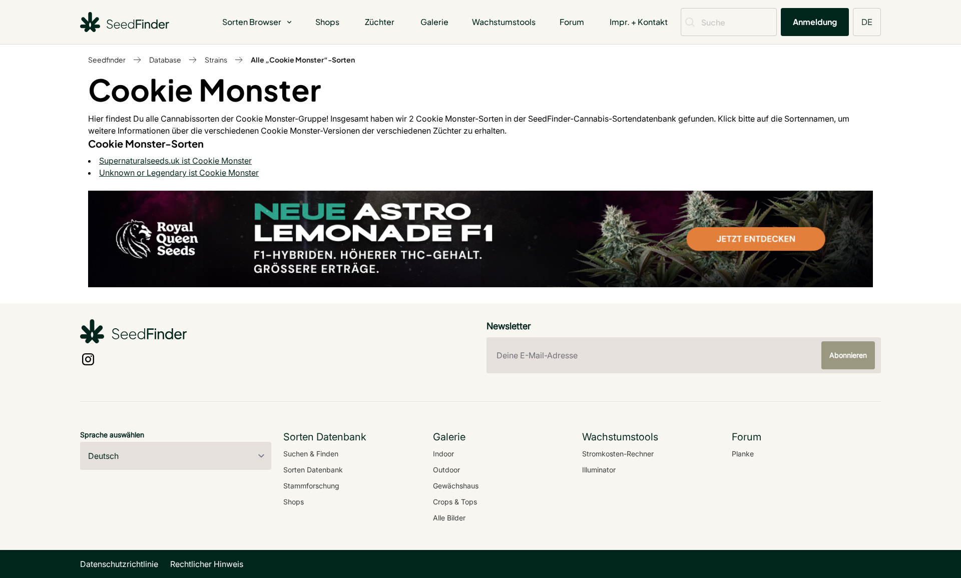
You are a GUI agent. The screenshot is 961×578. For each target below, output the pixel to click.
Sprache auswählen (112, 434)
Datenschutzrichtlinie (119, 564)
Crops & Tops (455, 501)
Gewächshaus (455, 485)
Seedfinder (107, 59)
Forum (572, 22)
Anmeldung (815, 22)
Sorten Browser (251, 22)
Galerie (434, 22)
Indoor (443, 453)
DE (866, 22)
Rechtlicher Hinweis (206, 564)
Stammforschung (311, 485)
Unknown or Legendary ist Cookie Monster (179, 173)
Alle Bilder (449, 517)
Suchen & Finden (310, 453)
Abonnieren (848, 355)
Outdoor (446, 469)
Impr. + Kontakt (639, 22)
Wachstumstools (504, 22)
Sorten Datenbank (313, 469)
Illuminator (599, 469)
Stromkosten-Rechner (618, 453)
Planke (743, 453)
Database (165, 59)
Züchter (379, 22)
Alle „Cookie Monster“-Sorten (303, 59)
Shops (327, 22)
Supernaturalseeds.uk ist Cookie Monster (175, 161)
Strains (216, 59)
